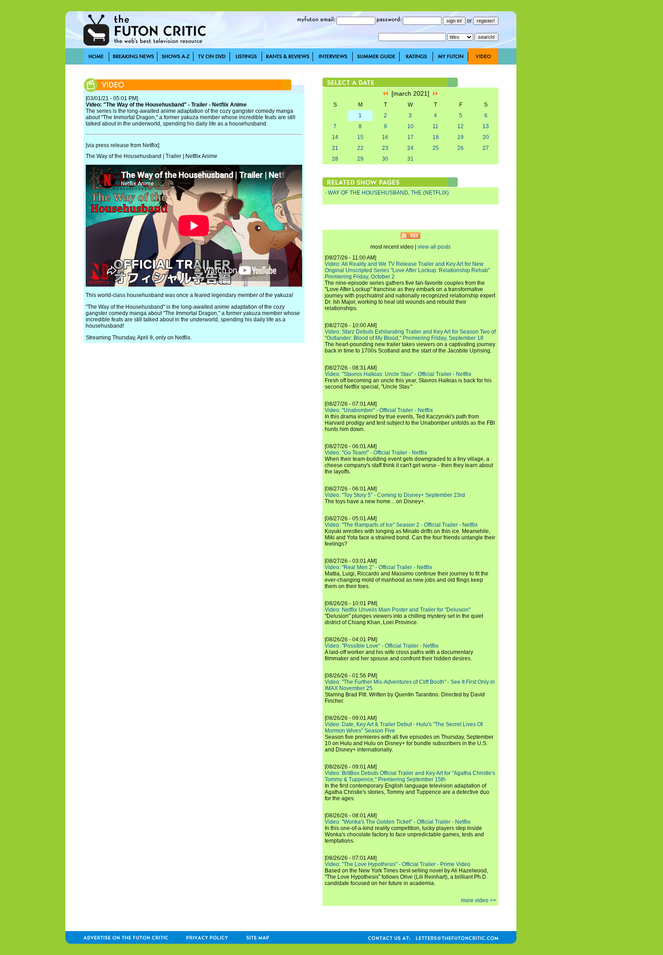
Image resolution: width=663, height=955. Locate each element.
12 (460, 126)
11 (435, 126)
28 (335, 159)
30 (385, 159)
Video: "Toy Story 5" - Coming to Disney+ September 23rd (395, 495)
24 (410, 148)
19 (460, 137)
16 (385, 137)
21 (335, 148)
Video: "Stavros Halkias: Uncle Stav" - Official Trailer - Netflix (398, 374)
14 (335, 137)
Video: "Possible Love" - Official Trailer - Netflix (381, 646)
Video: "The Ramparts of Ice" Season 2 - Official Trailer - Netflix (401, 525)
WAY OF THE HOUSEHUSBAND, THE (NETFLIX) (388, 193)
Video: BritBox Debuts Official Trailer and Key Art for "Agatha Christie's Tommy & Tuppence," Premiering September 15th (410, 776)
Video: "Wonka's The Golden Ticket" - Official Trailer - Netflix (397, 822)
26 (460, 148)
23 (385, 148)
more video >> (478, 900)
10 (410, 126)
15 (360, 137)
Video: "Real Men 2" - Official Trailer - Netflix (378, 567)
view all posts (434, 247)
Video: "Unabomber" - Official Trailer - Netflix (379, 410)
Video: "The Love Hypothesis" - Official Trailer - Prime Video (397, 864)
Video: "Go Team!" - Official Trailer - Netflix (376, 453)
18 (436, 137)
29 (360, 159)
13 (486, 126)
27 (486, 148)
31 (410, 159)
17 (410, 137)
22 (360, 148)
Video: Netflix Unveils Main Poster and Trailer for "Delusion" (397, 610)
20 (486, 137)
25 (436, 148)
